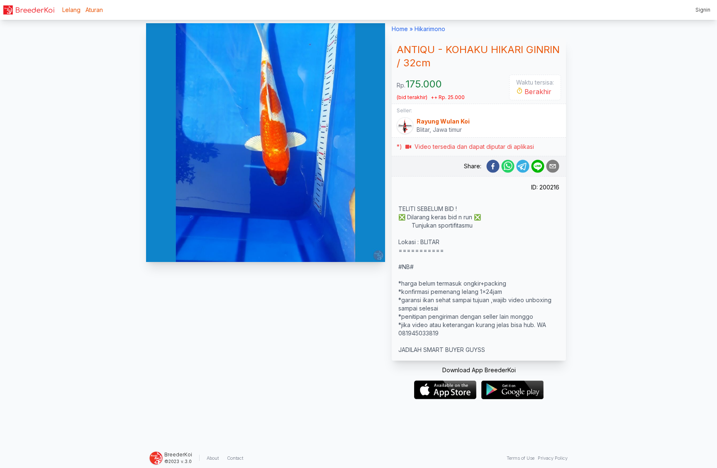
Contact (235, 458)
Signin (702, 10)
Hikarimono (430, 28)
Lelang (71, 9)
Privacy (553, 458)
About (213, 458)
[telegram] (522, 166)
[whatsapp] (508, 166)
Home (400, 28)
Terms (520, 458)
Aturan (94, 9)
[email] (552, 166)
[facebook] (493, 166)
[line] (537, 166)
